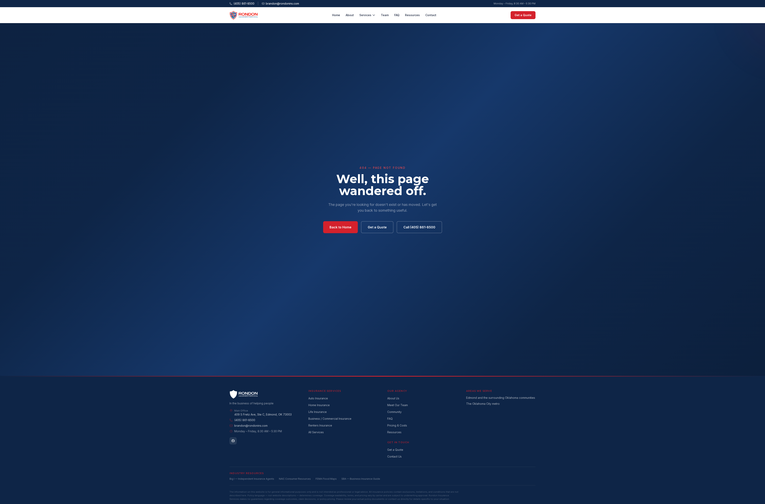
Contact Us (394, 456)
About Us (393, 398)
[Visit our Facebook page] (233, 440)
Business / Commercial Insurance (329, 418)
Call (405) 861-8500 (419, 227)
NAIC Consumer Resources (295, 478)
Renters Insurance (320, 425)
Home (336, 15)
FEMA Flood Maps (326, 478)
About (350, 15)
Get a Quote (523, 15)
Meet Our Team (397, 405)
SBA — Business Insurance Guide (360, 478)
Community (394, 412)
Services (365, 15)
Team (385, 15)
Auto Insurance (318, 398)
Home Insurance (319, 405)
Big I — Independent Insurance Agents (252, 478)
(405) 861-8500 (243, 3)
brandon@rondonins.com (282, 3)
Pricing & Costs (397, 425)
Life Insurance (317, 412)
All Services (316, 432)
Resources (412, 15)
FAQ (396, 15)
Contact (430, 15)
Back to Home (340, 227)
